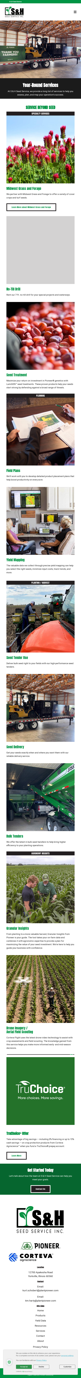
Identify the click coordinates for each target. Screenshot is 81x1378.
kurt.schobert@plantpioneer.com (40, 1290)
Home (40, 1310)
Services (40, 1330)
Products (40, 1315)
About (40, 1341)
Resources (40, 1325)
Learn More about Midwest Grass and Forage (31, 207)
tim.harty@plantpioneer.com (40, 1300)
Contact (40, 1335)
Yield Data (40, 1320)
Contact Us (40, 1189)
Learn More (16, 1155)
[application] (40, 1362)
